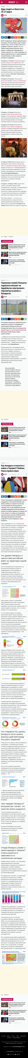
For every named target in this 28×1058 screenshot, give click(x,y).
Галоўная (3, 6)
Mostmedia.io (11, 1051)
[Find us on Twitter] (13, 1054)
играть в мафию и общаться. (18, 205)
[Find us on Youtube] (15, 1054)
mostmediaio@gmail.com (18, 1046)
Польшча (11, 236)
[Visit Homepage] (14, 2)
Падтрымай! (23, 1036)
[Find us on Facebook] (11, 1054)
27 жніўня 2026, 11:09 (16, 264)
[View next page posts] (15, 268)
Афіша (5, 236)
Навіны (7, 6)
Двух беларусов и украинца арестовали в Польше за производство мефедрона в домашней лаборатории (18, 254)
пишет (21, 518)
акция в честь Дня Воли (13, 62)
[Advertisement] (14, 222)
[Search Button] (26, 2)
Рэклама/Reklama (16, 1037)
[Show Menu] (1, 2)
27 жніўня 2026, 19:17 (16, 249)
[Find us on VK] (17, 1054)
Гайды (17, 1036)
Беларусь (6, 994)
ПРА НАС (9, 1037)
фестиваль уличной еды (15, 114)
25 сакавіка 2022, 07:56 (14, 296)
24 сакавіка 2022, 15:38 (14, 474)
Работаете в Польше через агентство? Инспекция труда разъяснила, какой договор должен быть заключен (17, 246)
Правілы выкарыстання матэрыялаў (14, 1043)
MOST (5, 15)
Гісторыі (13, 1036)
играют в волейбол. (6, 185)
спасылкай (14, 330)
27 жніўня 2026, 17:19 (16, 257)
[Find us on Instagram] (10, 1054)
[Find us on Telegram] (8, 1054)
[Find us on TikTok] (19, 1054)
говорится (7, 513)
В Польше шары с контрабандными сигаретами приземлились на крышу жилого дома (17, 261)
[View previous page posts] (13, 268)
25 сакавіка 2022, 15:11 (14, 15)
